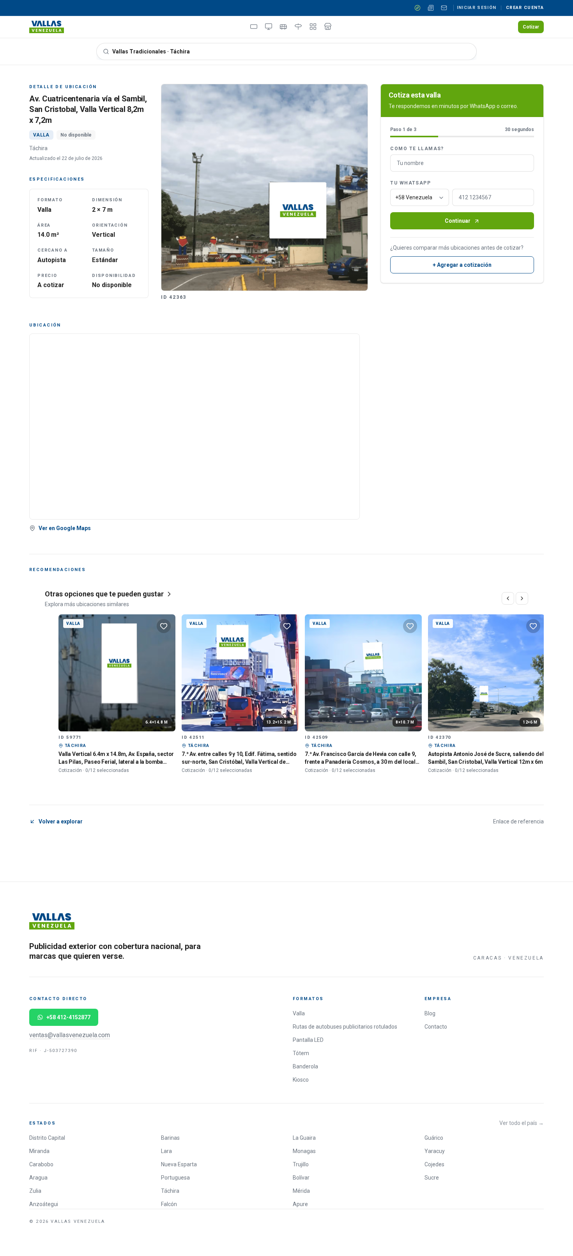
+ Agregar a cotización (462, 265)
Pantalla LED (308, 1040)
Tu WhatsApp (410, 183)
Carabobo (41, 1164)
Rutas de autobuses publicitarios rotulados (345, 1027)
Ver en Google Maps (65, 528)
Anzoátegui (43, 1204)
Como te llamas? (417, 149)
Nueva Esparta (179, 1164)
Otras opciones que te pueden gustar (104, 594)
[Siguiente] (522, 598)
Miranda (39, 1151)
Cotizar (531, 27)
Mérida (301, 1191)
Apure (300, 1204)
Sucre (431, 1177)
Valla (299, 1013)
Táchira (170, 1191)
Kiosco (301, 1080)
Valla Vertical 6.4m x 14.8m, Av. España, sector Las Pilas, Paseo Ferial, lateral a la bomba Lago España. (116, 761)
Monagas (304, 1151)
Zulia (35, 1191)
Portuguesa (175, 1177)
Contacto (435, 1027)
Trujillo (301, 1164)
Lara (166, 1151)
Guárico (433, 1138)
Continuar (457, 221)
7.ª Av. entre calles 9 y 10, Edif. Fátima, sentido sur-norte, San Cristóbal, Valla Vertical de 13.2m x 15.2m (239, 761)
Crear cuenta (525, 7)
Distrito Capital (47, 1138)
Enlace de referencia (518, 821)
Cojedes (434, 1164)
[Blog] (430, 8)
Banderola (305, 1066)
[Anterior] (508, 598)
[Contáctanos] (444, 8)
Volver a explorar (61, 821)
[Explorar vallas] (417, 8)
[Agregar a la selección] (164, 626)
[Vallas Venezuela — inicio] (46, 27)
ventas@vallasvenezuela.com (69, 1035)
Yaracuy (434, 1151)
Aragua (38, 1177)
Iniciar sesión (476, 7)
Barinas (170, 1138)
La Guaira (304, 1138)
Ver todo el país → (521, 1123)
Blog (429, 1013)
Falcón (169, 1204)
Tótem (301, 1053)
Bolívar (301, 1177)
